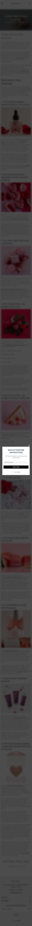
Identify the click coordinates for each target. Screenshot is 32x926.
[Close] (29, 445)
